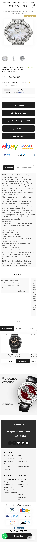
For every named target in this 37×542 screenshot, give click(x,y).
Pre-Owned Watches (10, 479)
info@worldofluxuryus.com (11, 2)
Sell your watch (22, 461)
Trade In (20, 128)
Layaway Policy (22, 497)
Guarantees (21, 492)
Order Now (18, 536)
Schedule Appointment (10, 492)
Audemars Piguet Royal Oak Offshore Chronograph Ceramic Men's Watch (13, 356)
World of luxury (18, 6)
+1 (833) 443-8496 (29, 2)
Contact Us (7, 469)
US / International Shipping (23, 485)
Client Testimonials (9, 458)
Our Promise (7, 464)
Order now (22, 361)
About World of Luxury (10, 456)
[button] (17, 321)
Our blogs (7, 466)
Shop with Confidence (24, 489)
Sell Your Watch (20, 136)
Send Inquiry (20, 113)
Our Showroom (8, 461)
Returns (20, 494)
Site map (21, 464)
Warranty (21, 500)
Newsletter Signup (23, 466)
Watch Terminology (9, 487)
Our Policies (21, 482)
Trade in (20, 458)
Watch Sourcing (8, 484)
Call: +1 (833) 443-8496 (20, 121)
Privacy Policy (22, 479)
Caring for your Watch (10, 490)
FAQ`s (20, 456)
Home (4, 11)
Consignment (8, 482)
